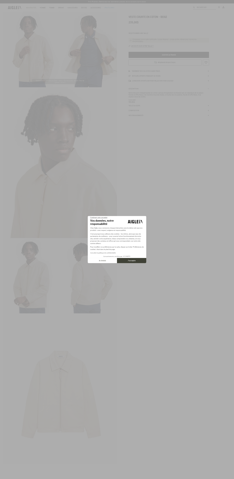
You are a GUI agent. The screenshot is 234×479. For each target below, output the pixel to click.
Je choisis (102, 260)
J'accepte (132, 260)
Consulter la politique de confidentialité (103, 253)
